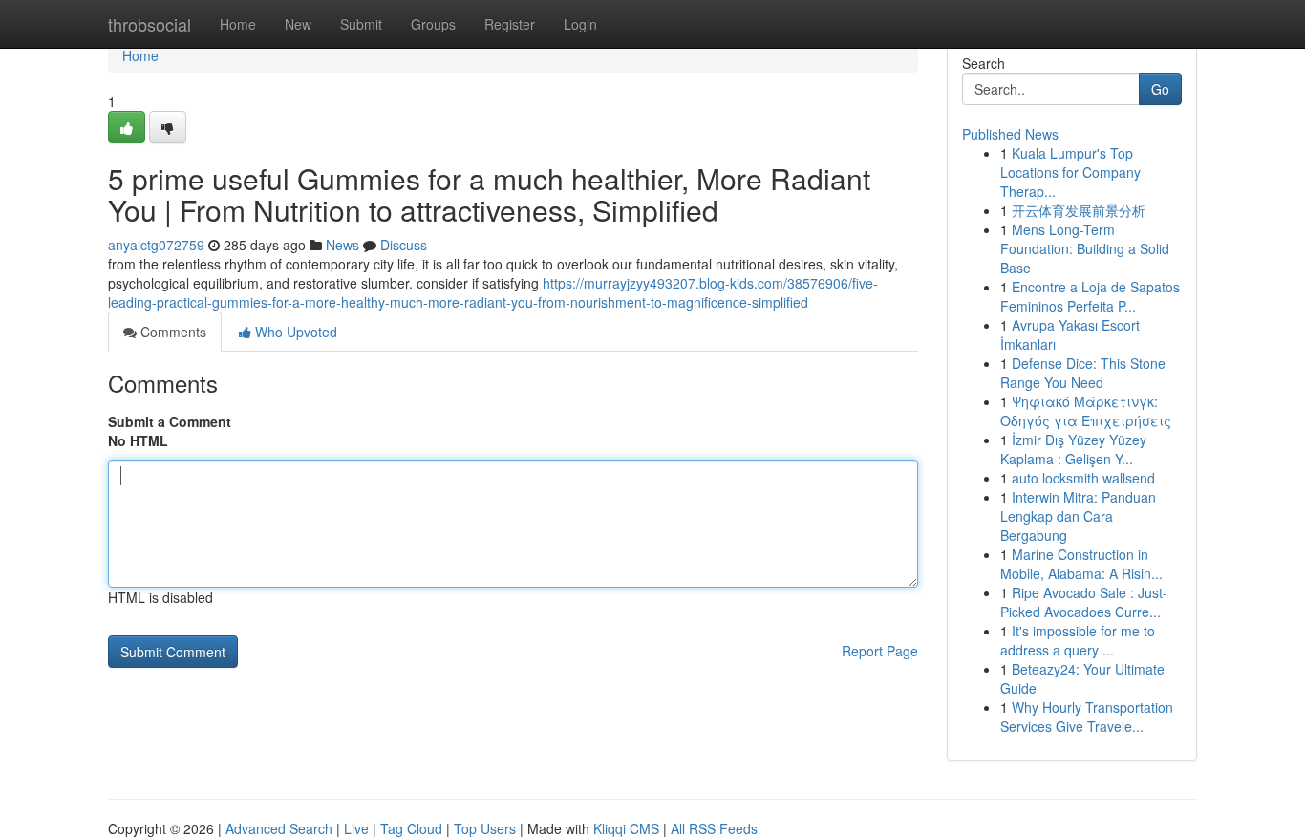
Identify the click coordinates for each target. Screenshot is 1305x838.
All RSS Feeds (714, 828)
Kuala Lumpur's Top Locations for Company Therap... (1070, 172)
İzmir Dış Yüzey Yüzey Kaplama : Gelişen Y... (1073, 449)
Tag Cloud (411, 828)
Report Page (880, 650)
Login (580, 23)
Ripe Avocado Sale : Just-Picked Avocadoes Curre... (1083, 602)
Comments (171, 331)
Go (1160, 88)
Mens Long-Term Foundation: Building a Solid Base (1084, 248)
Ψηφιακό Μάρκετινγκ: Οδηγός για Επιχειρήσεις (1085, 411)
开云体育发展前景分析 (1078, 210)
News (342, 244)
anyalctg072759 (156, 244)
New (298, 23)
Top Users (485, 828)
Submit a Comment (169, 421)
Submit (361, 23)
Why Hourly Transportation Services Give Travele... (1086, 717)
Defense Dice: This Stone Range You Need (1083, 373)
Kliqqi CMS (626, 828)
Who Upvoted (294, 331)
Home (238, 23)
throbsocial (149, 23)
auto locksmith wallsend (1083, 477)
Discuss (403, 244)
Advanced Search (278, 828)
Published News (1010, 133)
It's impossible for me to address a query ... (1077, 640)
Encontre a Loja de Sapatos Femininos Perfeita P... (1090, 296)
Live (356, 828)
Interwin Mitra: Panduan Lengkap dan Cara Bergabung (1078, 516)
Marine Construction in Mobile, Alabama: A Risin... (1081, 564)
